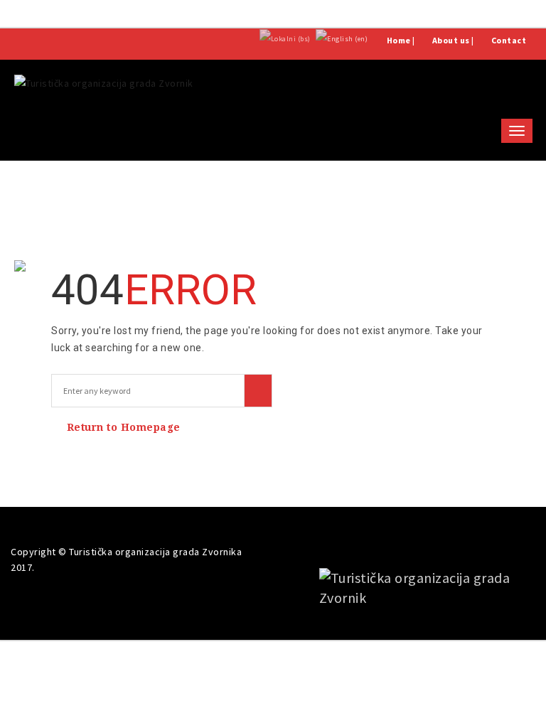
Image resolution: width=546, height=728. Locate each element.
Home (399, 40)
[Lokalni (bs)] (285, 38)
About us (451, 40)
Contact (509, 40)
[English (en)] (342, 38)
